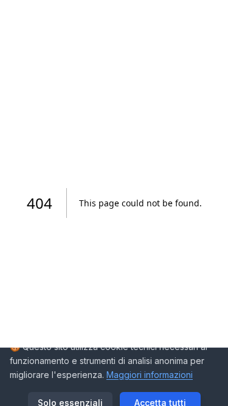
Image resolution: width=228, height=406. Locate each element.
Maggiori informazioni (149, 374)
